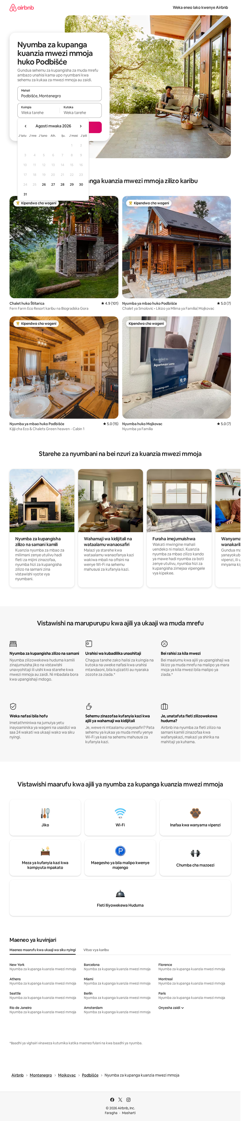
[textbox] (38, 112)
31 (25, 194)
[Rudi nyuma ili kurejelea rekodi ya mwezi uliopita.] (25, 126)
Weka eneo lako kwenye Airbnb (200, 7)
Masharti (129, 1113)
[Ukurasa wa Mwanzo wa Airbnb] (22, 7)
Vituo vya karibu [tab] (96, 950)
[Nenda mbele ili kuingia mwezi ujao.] (80, 126)
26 (44, 184)
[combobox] (59, 96)
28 (62, 184)
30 (81, 184)
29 (72, 184)
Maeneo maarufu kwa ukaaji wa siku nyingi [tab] (43, 950)
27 (53, 184)
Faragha (111, 1113)
